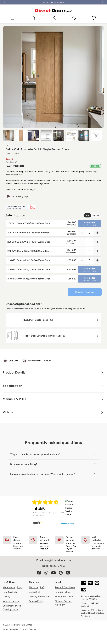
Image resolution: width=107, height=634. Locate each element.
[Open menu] (13, 18)
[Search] (33, 18)
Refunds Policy (62, 591)
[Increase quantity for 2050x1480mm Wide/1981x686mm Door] (97, 232)
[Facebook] (39, 572)
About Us (33, 587)
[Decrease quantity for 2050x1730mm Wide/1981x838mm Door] (82, 251)
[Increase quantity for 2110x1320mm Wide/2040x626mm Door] (97, 260)
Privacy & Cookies (64, 596)
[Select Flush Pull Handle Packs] (97, 320)
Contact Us (34, 591)
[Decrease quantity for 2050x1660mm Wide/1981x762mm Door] (82, 242)
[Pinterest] (60, 572)
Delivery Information (39, 596)
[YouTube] (53, 572)
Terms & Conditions (65, 587)
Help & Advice (10, 591)
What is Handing (11, 601)
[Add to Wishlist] (98, 145)
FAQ (42, 587)
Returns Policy (36, 601)
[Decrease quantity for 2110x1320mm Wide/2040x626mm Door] (82, 260)
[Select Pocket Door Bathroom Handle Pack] (97, 336)
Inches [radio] (96, 215)
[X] (67, 572)
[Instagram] (46, 572)
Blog (19, 587)
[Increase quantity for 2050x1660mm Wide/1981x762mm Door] (97, 242)
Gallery (6, 596)
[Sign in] (54, 18)
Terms (5, 629)
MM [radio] (87, 215)
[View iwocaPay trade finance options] (53, 207)
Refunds (14, 629)
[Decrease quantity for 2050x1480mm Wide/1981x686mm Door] (82, 232)
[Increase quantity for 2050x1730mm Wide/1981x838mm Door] (97, 251)
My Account (9, 587)
